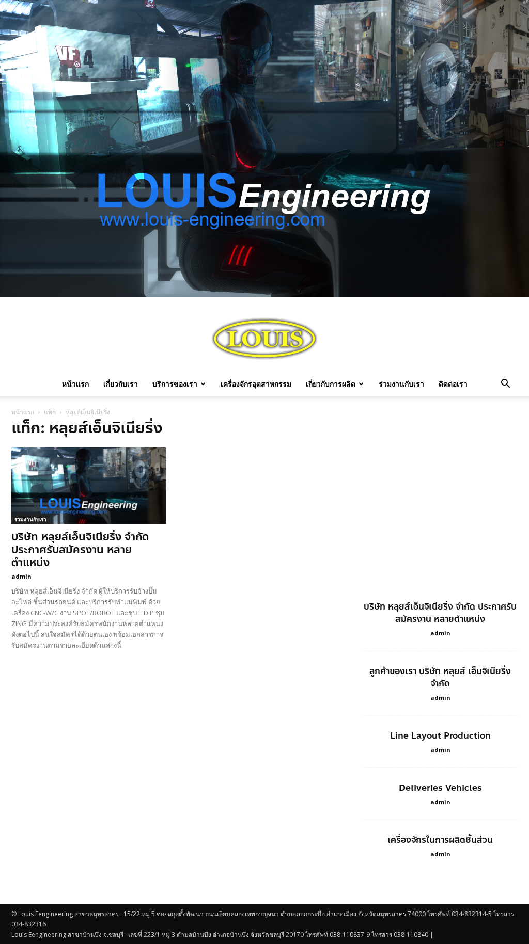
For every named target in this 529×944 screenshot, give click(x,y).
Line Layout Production (440, 735)
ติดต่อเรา (453, 384)
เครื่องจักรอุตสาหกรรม (256, 384)
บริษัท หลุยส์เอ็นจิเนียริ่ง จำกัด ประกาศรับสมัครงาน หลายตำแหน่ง (80, 550)
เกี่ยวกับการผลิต (330, 384)
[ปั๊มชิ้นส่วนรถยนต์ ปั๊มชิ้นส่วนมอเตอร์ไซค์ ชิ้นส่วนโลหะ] (264, 338)
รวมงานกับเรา (30, 519)
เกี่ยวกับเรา (120, 384)
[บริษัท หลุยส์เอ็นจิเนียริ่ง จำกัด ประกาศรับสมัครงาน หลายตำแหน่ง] (88, 485)
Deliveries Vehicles (440, 787)
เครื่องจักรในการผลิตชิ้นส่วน (440, 839)
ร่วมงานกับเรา (401, 384)
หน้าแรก (75, 384)
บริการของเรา (174, 384)
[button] (505, 385)
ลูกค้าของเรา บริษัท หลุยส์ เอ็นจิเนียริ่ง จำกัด (440, 677)
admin (21, 576)
